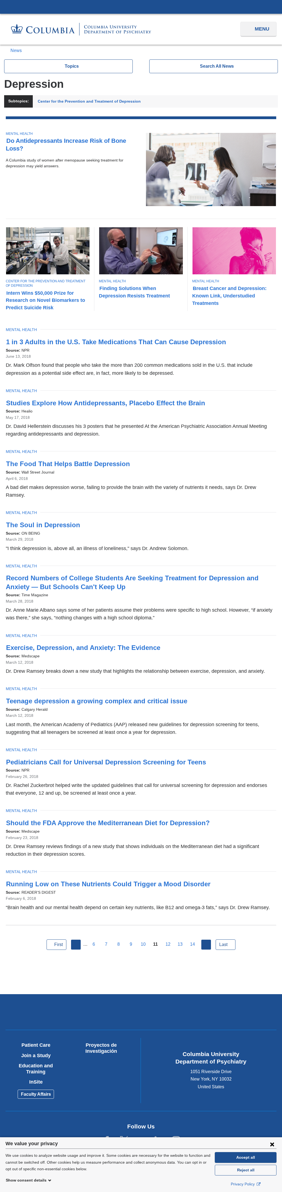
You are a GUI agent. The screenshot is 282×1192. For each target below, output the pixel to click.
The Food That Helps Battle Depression (70, 463)
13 (180, 944)
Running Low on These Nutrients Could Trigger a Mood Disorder (111, 884)
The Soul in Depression (45, 525)
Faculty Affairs (36, 1094)
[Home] (81, 29)
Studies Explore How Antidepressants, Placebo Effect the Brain (108, 403)
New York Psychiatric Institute (174, 1013)
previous (76, 944)
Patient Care (35, 1045)
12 (168, 944)
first (58, 944)
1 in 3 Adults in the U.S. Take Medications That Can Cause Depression (118, 342)
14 (192, 944)
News (16, 50)
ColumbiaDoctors (241, 1011)
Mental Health (19, 134)
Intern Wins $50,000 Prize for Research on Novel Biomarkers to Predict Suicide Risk (45, 300)
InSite (36, 1082)
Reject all (245, 1170)
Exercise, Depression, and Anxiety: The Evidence (86, 647)
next (206, 944)
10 (143, 944)
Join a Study (36, 1055)
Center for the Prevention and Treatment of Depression (89, 101)
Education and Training (36, 1069)
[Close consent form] (272, 1144)
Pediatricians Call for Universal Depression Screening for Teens (108, 762)
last (223, 944)
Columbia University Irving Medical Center (141, 6)
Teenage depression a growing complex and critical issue (99, 701)
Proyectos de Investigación (101, 1048)
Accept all (245, 1157)
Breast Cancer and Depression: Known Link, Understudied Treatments (229, 295)
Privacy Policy (243, 1184)
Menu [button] (262, 29)
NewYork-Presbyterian (107, 1012)
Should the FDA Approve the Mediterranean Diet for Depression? (110, 823)
